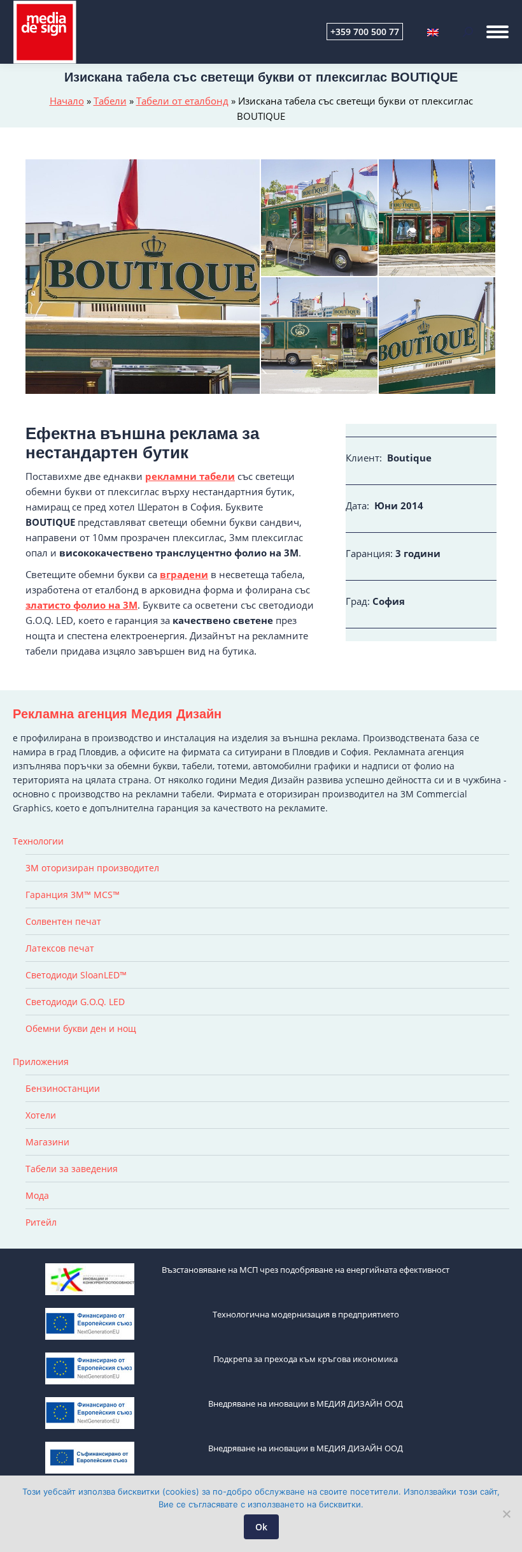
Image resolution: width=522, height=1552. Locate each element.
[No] (506, 1513)
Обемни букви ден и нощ (80, 1028)
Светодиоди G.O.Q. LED (75, 1002)
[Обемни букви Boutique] (320, 336)
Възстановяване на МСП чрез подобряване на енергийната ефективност (305, 1269)
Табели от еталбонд (182, 100)
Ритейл (41, 1222)
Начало (67, 100)
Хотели (40, 1115)
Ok (261, 1527)
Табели (110, 100)
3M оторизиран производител (92, 868)
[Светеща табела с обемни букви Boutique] (320, 218)
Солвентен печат (63, 921)
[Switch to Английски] (433, 32)
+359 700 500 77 (364, 31)
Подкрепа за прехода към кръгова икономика (305, 1359)
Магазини (47, 1142)
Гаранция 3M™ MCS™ (72, 894)
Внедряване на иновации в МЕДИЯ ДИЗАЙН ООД (305, 1403)
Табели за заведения (71, 1169)
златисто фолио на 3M (81, 604)
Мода (37, 1195)
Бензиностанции (62, 1088)
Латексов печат (59, 948)
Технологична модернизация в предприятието (306, 1314)
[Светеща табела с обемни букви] (143, 276)
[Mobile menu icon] (497, 32)
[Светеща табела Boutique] (438, 336)
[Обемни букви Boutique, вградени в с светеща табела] (438, 218)
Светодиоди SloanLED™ (76, 975)
